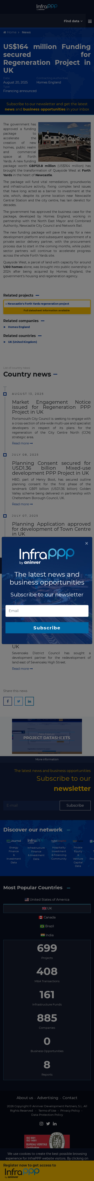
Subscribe (47, 627)
